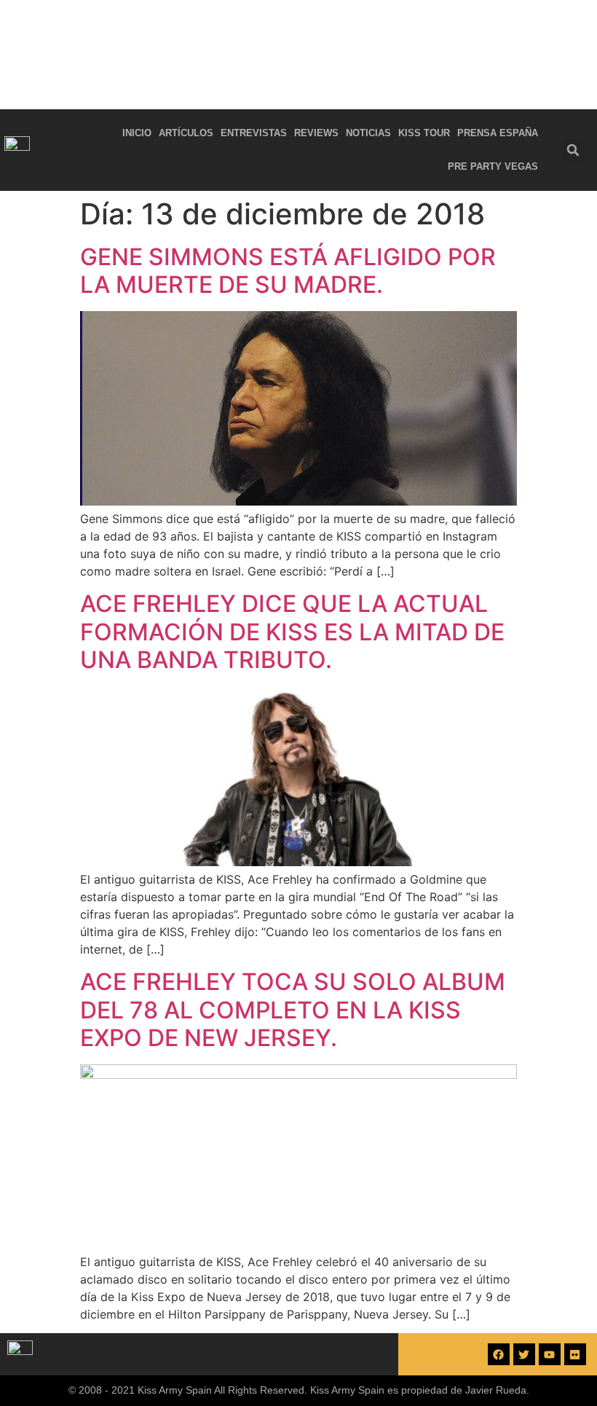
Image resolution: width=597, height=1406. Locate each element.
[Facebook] (499, 1354)
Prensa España (497, 132)
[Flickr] (575, 1354)
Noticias (368, 132)
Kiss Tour (424, 132)
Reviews (316, 132)
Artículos (186, 132)
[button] (573, 150)
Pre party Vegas (493, 166)
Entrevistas (254, 132)
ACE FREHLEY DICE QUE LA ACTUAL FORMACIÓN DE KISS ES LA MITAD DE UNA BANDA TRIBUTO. (292, 631)
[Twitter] (524, 1354)
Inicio (136, 132)
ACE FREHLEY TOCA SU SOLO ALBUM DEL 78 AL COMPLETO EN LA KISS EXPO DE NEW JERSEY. (292, 1009)
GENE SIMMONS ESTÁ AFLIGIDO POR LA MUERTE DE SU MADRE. (288, 271)
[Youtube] (550, 1354)
